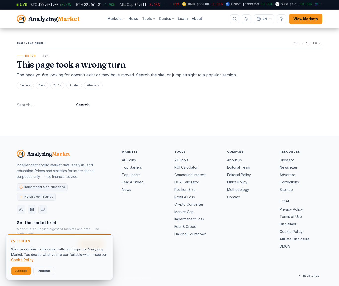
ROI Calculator (186, 167)
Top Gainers (132, 167)
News (133, 18)
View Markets (305, 19)
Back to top (311, 275)
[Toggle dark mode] (281, 18)
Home (295, 43)
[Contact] (42, 209)
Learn (183, 18)
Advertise (287, 175)
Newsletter (288, 167)
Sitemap (286, 189)
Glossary (93, 85)
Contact (233, 197)
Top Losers (131, 175)
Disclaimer (288, 224)
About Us (234, 160)
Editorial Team (238, 167)
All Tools (181, 160)
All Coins (129, 160)
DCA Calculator (186, 182)
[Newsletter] (32, 209)
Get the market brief (37, 222)
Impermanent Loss (189, 219)
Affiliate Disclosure (295, 239)
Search (83, 104)
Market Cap (184, 212)
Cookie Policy (291, 231)
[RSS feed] (21, 209)
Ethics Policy (237, 182)
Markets (114, 18)
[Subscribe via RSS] (246, 18)
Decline (43, 271)
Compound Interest (190, 175)
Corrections (289, 182)
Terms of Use (291, 216)
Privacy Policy (291, 209)
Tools (147, 18)
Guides (165, 18)
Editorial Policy (239, 175)
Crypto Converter (188, 204)
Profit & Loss (184, 197)
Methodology (238, 189)
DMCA (285, 246)
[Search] (234, 18)
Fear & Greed (133, 182)
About (197, 18)
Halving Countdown (190, 234)
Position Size (185, 189)
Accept (21, 271)
